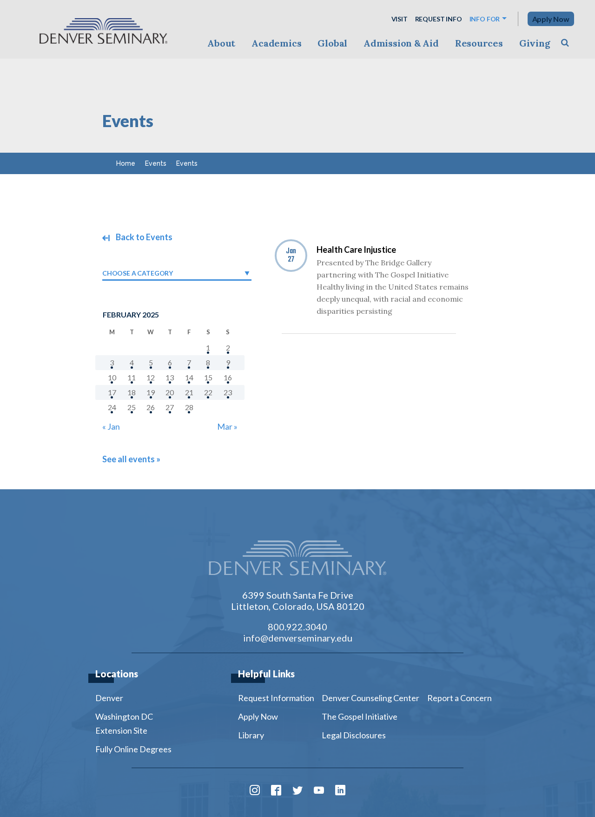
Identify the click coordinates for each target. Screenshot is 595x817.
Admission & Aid (401, 43)
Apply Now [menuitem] (258, 716)
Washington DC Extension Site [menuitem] (124, 723)
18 (131, 392)
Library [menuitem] (251, 735)
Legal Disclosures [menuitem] (354, 735)
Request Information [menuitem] (276, 698)
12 (150, 377)
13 (169, 377)
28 (189, 407)
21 (189, 392)
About (221, 43)
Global (332, 43)
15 (208, 377)
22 (208, 392)
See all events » (131, 459)
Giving (534, 43)
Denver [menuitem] (109, 698)
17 (112, 392)
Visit (399, 19)
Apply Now (550, 18)
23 (228, 392)
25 (131, 407)
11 (131, 377)
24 (112, 407)
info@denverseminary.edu (297, 637)
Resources (479, 43)
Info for (484, 19)
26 (150, 407)
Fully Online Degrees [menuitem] (133, 749)
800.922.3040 (297, 626)
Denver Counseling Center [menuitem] (370, 698)
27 (169, 407)
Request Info (438, 19)
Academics (276, 43)
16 (228, 377)
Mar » (227, 426)
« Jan (111, 426)
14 (189, 377)
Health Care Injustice (356, 249)
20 (169, 392)
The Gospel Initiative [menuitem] (359, 716)
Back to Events (143, 237)
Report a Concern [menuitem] (459, 698)
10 (112, 377)
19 (150, 392)
